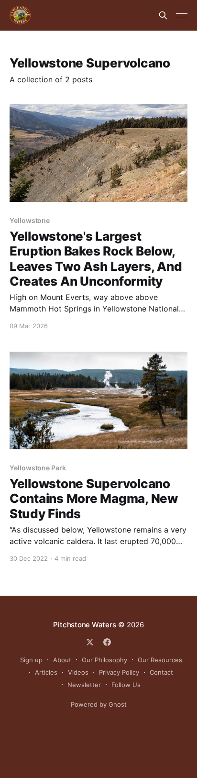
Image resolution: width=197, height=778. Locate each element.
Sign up (31, 660)
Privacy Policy (119, 672)
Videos (78, 672)
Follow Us (126, 685)
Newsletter (84, 685)
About (62, 660)
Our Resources (160, 660)
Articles (46, 672)
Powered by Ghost (99, 704)
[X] (90, 642)
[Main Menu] (182, 15)
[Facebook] (107, 642)
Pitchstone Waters (84, 624)
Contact (161, 672)
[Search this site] (163, 15)
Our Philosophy (104, 660)
